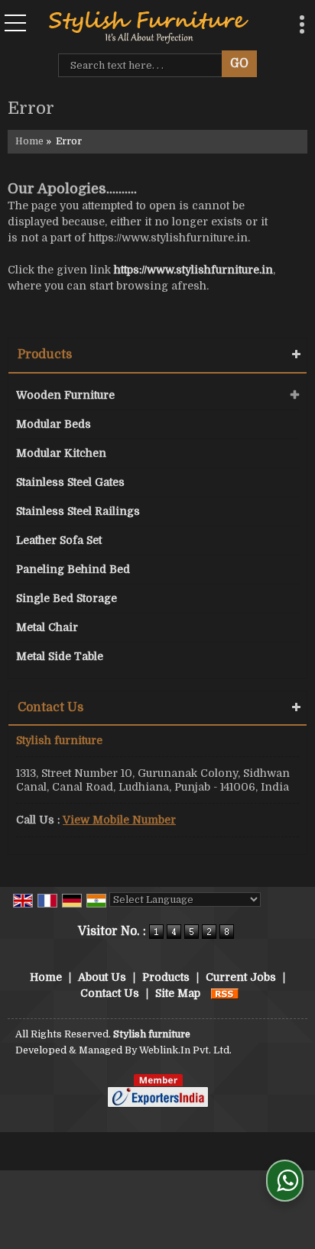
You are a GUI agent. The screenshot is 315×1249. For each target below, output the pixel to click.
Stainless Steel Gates (70, 482)
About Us (102, 977)
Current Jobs (241, 977)
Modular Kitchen (61, 453)
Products (45, 354)
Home (29, 141)
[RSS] (225, 993)
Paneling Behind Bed (73, 569)
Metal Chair (47, 627)
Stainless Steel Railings (78, 511)
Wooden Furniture (65, 395)
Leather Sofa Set (59, 540)
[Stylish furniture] (148, 27)
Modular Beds (53, 424)
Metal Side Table (59, 656)
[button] (119, 820)
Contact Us (109, 993)
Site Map (177, 993)
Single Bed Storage (66, 598)
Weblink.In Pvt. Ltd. (185, 1050)
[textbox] (143, 65)
